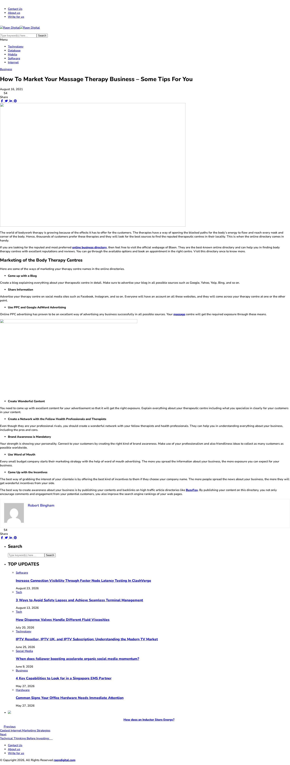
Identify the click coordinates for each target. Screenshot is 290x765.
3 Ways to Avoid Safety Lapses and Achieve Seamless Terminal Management (79, 600)
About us (14, 13)
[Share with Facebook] (2, 101)
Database (14, 50)
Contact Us (15, 9)
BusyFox (192, 490)
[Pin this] (15, 101)
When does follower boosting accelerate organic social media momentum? (77, 658)
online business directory (89, 247)
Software (14, 58)
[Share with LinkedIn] (10, 101)
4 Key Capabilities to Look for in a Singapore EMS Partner (63, 678)
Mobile (12, 54)
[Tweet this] (6, 101)
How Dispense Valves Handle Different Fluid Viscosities (62, 619)
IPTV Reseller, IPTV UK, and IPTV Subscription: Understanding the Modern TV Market (87, 639)
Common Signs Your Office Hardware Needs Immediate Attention (69, 697)
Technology (15, 47)
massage (179, 314)
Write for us (16, 17)
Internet (13, 62)
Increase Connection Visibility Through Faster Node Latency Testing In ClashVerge (83, 580)
